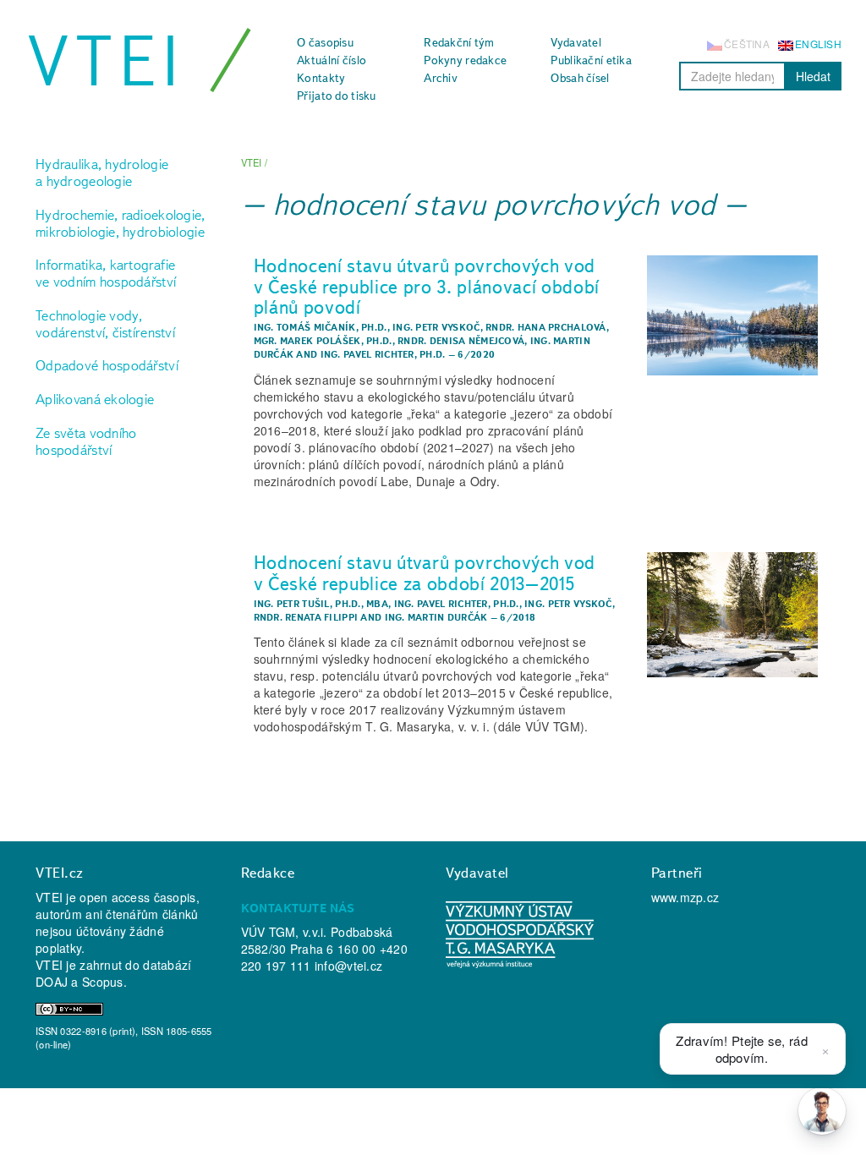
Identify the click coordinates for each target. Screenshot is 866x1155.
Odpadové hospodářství (107, 365)
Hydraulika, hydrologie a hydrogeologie (102, 172)
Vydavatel (576, 42)
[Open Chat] (822, 1111)
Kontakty (321, 77)
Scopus (102, 981)
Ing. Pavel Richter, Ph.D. (383, 354)
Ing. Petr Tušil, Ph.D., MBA (321, 604)
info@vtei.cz (348, 965)
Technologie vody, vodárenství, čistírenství (105, 324)
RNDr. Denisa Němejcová (460, 341)
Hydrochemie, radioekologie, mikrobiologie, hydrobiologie (121, 223)
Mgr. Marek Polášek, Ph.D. (323, 341)
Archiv (441, 77)
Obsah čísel (580, 77)
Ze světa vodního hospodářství (86, 441)
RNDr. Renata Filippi (306, 617)
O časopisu (325, 42)
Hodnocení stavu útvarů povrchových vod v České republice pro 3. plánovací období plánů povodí (427, 286)
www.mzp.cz (685, 897)
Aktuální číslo (331, 60)
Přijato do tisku (336, 95)
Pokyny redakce (465, 60)
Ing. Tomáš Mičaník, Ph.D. (320, 327)
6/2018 (517, 617)
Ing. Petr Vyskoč (436, 327)
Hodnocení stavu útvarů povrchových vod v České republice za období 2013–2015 (425, 572)
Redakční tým (459, 42)
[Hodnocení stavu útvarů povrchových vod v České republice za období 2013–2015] (733, 614)
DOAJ (52, 981)
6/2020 (476, 354)
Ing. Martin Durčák (436, 617)
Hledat (813, 76)
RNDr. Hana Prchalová (545, 327)
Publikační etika (591, 60)
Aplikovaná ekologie (95, 399)
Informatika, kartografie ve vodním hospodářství (106, 273)
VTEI (106, 61)
